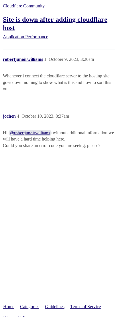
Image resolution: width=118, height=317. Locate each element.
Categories (29, 306)
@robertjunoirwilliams (30, 133)
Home (8, 306)
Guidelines (54, 306)
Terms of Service (85, 306)
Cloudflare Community (24, 5)
